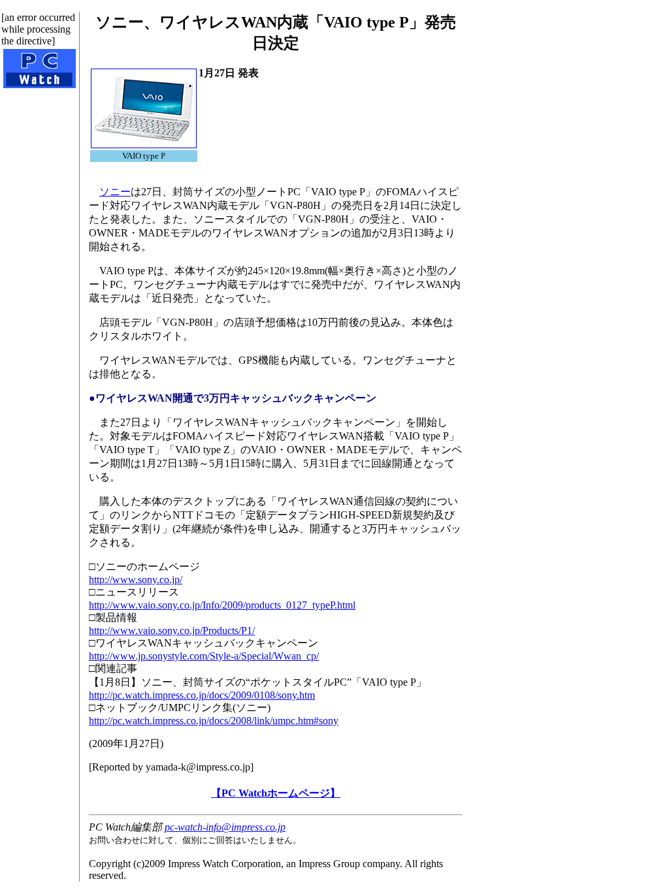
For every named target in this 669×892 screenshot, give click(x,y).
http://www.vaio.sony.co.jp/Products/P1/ (172, 630)
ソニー (115, 191)
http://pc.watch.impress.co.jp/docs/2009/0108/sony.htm (202, 695)
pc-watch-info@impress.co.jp (225, 827)
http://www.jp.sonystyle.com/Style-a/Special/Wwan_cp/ (204, 655)
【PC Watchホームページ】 (275, 793)
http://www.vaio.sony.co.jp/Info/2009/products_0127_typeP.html (222, 605)
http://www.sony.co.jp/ (135, 579)
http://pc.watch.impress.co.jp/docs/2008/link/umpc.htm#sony (213, 720)
